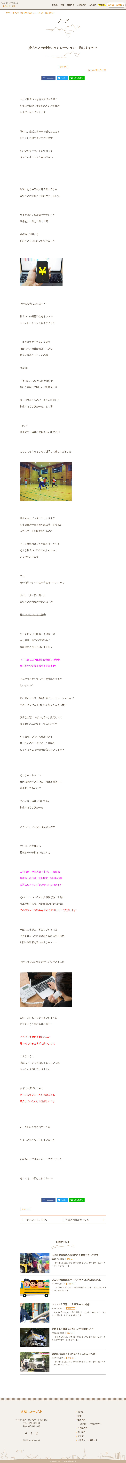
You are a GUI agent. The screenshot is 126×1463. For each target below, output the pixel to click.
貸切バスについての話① (33, 614)
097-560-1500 (33, 1423)
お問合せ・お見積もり (116, 5)
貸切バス (63, 67)
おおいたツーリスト (59, 1461)
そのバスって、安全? (36, 1219)
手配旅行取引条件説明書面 (31, 1440)
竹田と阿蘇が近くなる (77, 1219)
